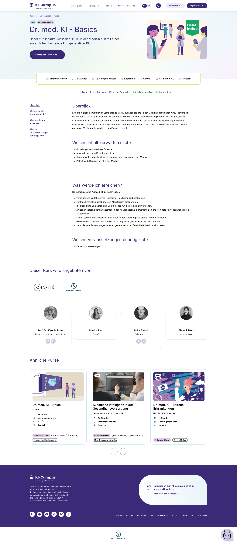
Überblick (35, 105)
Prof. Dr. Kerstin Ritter (50, 330)
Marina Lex (95, 330)
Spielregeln (202, 515)
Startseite (34, 16)
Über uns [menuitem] (131, 6)
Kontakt (175, 515)
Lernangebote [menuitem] (77, 6)
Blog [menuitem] (119, 6)
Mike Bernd (141, 330)
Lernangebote (46, 16)
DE (144, 6)
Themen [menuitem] (108, 6)
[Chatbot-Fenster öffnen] (227, 535)
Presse (184, 515)
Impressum (141, 515)
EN (149, 6)
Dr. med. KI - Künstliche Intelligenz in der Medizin (145, 92)
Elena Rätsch (186, 330)
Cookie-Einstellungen (124, 515)
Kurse (56, 16)
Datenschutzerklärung (159, 515)
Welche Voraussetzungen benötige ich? (39, 132)
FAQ (192, 515)
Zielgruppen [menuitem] (93, 6)
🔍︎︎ (158, 5)
